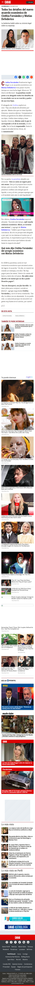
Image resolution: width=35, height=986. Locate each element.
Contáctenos (28, 964)
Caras (19, 954)
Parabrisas (13, 949)
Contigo (25, 954)
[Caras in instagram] (7, 942)
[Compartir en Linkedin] (27, 77)
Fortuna (30, 947)
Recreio (18, 959)
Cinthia (15, 105)
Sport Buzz (10, 959)
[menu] (2, 2)
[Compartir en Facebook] (16, 77)
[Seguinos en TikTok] (19, 942)
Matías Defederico (19, 316)
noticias (17, 686)
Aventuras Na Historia (12, 957)
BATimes (29, 949)
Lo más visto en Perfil (12, 870)
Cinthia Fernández (7, 316)
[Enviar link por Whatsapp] (23, 77)
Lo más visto (7, 824)
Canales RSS (7, 964)
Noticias (14, 947)
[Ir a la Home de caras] (8, 3)
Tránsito (17, 970)
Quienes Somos (17, 964)
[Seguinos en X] (15, 942)
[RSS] (24, 942)
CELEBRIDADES (5, 6)
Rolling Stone (25, 957)
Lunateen (22, 949)
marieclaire (17, 714)
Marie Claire (22, 947)
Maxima (25, 959)
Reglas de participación (24, 967)
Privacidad (6, 967)
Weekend (6, 949)
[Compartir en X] (20, 77)
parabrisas (17, 769)
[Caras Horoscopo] (17, 929)
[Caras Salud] (17, 921)
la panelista (15, 179)
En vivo (31, 2)
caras (17, 741)
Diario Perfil (6, 947)
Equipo (13, 967)
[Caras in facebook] (11, 942)
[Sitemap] (28, 942)
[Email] (31, 77)
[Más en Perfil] (11, 680)
